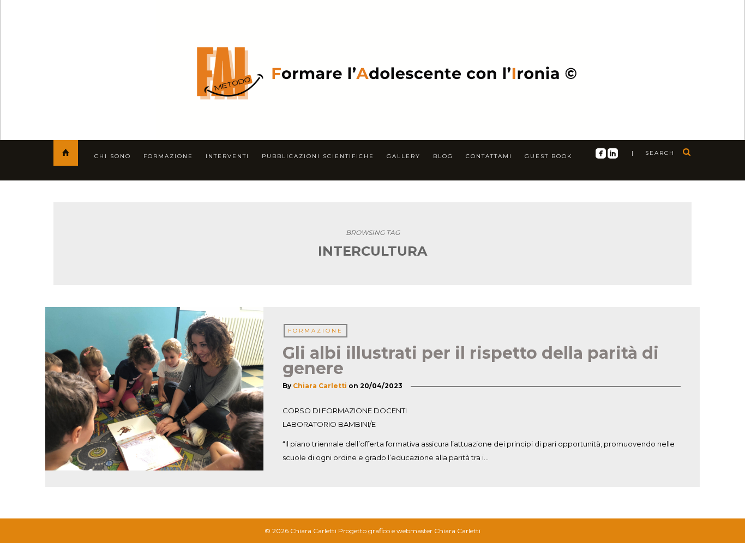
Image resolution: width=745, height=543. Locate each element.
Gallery (403, 156)
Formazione (168, 156)
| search (653, 152)
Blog (443, 156)
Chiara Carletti (320, 386)
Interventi (227, 156)
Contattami (489, 156)
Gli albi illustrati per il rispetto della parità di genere (471, 360)
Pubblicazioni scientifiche (318, 156)
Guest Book (548, 156)
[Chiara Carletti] (373, 68)
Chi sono (112, 156)
